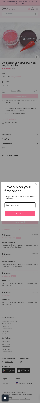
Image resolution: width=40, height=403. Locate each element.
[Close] (36, 184)
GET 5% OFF (20, 213)
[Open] (5, 398)
